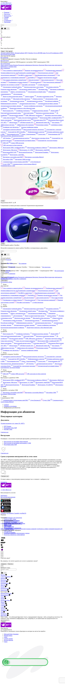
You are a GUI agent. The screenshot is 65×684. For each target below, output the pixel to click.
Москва (3, 575)
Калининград (5, 588)
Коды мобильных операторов (12, 528)
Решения (6, 12)
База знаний (7, 526)
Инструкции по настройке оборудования (16, 441)
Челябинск (4, 613)
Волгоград (4, 580)
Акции (6, 18)
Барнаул (3, 578)
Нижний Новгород (6, 593)
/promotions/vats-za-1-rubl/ (8, 165)
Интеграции (8, 15)
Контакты (36, 65)
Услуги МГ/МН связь (40, 53)
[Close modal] (2, 552)
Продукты (7, 14)
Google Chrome (8, 638)
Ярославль (4, 615)
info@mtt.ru (4, 495)
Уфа (2, 612)
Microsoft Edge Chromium (11, 634)
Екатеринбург (5, 583)
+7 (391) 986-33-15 (6, 3)
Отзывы (10, 65)
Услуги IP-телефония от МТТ (54, 53)
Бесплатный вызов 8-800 (8, 54)
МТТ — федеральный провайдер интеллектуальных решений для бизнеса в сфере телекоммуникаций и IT (31, 529)
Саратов (3, 605)
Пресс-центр (4, 65)
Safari (5, 637)
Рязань (3, 602)
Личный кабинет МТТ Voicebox (24, 53)
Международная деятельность (53, 65)
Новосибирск (5, 595)
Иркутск (3, 585)
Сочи (2, 607)
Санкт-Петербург (6, 576)
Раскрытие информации (25, 65)
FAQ (5, 525)
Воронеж (3, 581)
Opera (5, 641)
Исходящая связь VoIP (10, 428)
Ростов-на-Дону (5, 600)
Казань (3, 586)
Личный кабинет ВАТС (7, 53)
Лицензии (42, 65)
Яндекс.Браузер (8, 640)
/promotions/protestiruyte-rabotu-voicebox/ (12, 208)
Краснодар (4, 590)
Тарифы (6, 17)
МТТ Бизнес (7, 426)
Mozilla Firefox (8, 635)
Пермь (3, 598)
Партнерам (7, 22)
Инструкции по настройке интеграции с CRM (17, 443)
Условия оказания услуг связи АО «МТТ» (13, 423)
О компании (8, 20)
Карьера (15, 65)
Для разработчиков (19, 523)
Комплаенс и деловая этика (9, 66)
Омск (2, 597)
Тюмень (3, 608)
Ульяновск (4, 610)
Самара (3, 603)
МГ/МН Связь (8, 429)
